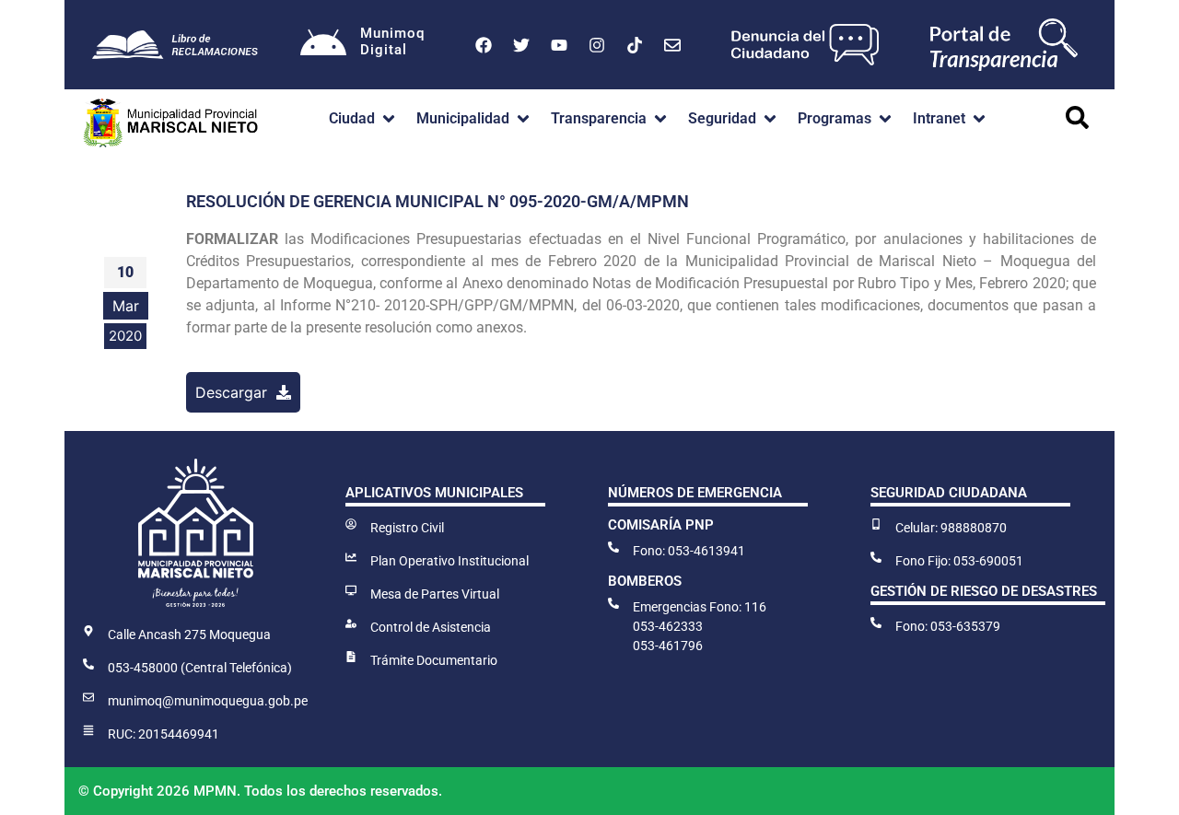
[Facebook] (483, 45)
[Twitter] (521, 45)
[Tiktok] (634, 45)
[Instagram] (596, 45)
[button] (363, 119)
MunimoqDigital (392, 41)
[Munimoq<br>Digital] (323, 45)
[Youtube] (559, 45)
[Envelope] (672, 45)
